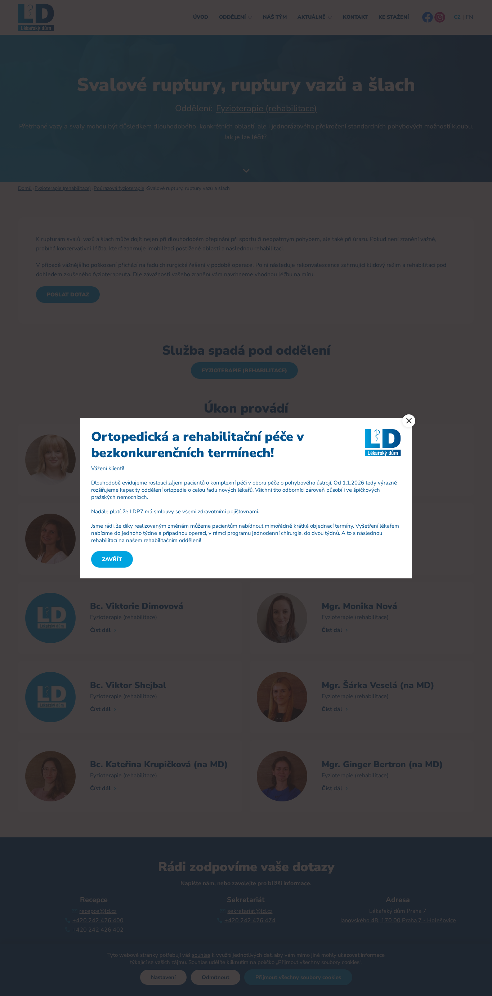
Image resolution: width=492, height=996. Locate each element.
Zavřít (112, 559)
